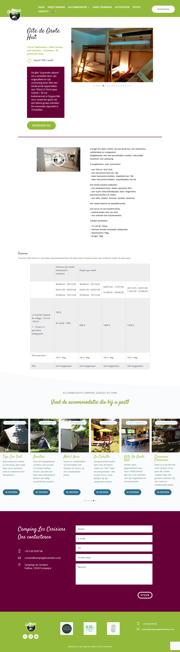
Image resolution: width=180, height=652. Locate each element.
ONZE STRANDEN (102, 7)
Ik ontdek (163, 492)
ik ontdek (11, 492)
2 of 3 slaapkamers (77, 423)
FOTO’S (136, 7)
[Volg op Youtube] (36, 636)
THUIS (41, 7)
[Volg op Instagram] (30, 636)
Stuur (145, 595)
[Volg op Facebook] (25, 636)
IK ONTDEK (72, 492)
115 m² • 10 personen (136, 423)
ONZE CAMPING (56, 7)
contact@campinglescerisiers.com (43, 557)
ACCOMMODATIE (77, 7)
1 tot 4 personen (108, 423)
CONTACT (43, 11)
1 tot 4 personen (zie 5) (14, 423)
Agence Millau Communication (97, 646)
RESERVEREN (163, 9)
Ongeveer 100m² (47, 423)
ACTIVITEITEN (122, 7)
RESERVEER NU (41, 125)
